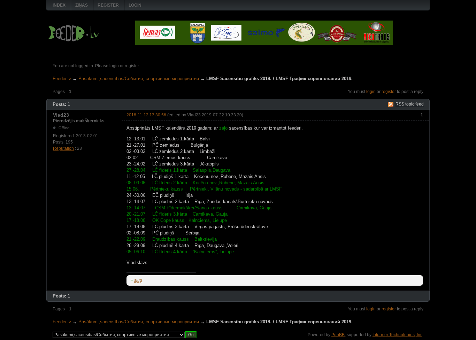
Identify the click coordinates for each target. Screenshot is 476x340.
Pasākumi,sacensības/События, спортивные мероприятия (138, 78)
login (371, 91)
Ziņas (81, 5)
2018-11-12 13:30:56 (146, 115)
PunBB (338, 334)
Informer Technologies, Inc (397, 334)
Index (59, 5)
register (389, 91)
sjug (138, 280)
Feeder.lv (62, 78)
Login (135, 5)
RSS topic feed (410, 104)
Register (108, 5)
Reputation (63, 148)
